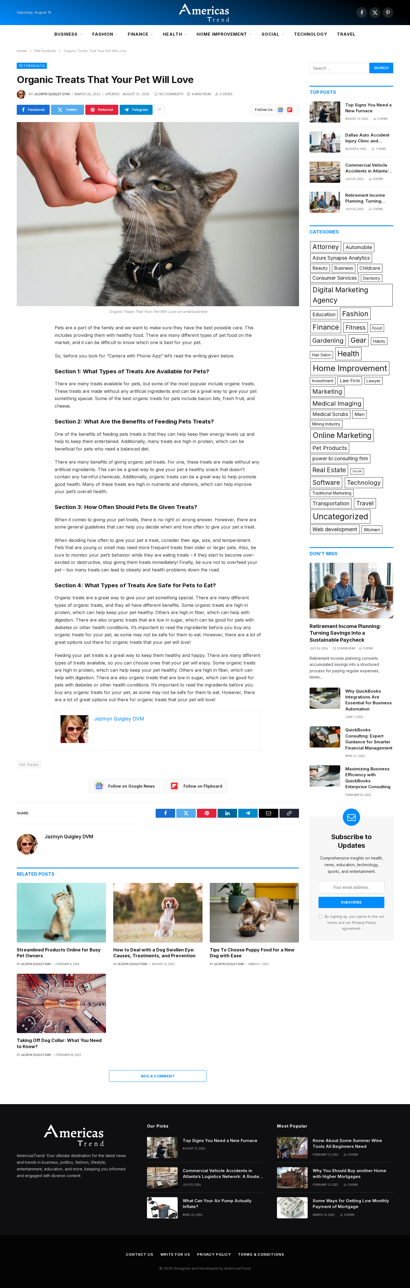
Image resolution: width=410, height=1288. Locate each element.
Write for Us (175, 1254)
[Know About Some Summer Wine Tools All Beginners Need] (292, 1147)
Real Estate (329, 470)
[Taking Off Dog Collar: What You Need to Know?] (61, 1003)
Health (172, 34)
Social (270, 34)
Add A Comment (158, 1076)
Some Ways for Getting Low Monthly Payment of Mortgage (351, 1203)
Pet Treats (29, 764)
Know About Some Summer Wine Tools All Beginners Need (347, 1143)
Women (372, 529)
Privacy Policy (364, 923)
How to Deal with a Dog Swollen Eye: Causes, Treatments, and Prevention (154, 953)
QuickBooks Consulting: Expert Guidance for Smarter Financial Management (368, 738)
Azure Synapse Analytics (341, 258)
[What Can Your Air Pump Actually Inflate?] (162, 1207)
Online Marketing (342, 435)
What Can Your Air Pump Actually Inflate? (217, 1203)
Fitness (356, 327)
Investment (322, 380)
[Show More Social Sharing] (159, 110)
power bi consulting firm (340, 458)
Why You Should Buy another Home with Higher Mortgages (349, 1173)
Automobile (359, 247)
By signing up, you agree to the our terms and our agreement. (354, 922)
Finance (138, 34)
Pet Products (32, 66)
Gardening (328, 340)
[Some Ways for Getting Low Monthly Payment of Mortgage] (292, 1207)
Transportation (330, 503)
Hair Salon (321, 354)
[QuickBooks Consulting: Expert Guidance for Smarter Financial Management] (325, 737)
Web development (334, 529)
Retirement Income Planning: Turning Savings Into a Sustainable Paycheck (368, 198)
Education (324, 314)
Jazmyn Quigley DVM (52, 94)
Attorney (325, 247)
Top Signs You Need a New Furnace (368, 107)
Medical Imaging (336, 403)
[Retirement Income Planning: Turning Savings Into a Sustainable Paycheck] (325, 202)
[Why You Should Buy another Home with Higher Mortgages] (292, 1177)
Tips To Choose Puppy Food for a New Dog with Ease (252, 953)
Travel (346, 34)
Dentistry (371, 278)
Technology (310, 34)
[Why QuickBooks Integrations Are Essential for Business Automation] (325, 698)
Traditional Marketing (331, 493)
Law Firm (350, 380)
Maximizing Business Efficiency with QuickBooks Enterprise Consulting (367, 777)
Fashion (102, 34)
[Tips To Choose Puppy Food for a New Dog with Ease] (254, 912)
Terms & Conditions (261, 1254)
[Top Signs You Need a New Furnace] (325, 112)
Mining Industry (326, 424)
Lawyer (373, 380)
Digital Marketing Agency (340, 295)
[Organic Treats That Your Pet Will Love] (158, 214)
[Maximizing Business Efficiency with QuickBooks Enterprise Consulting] (325, 776)
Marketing (327, 391)
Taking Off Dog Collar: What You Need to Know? (59, 1043)
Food (377, 328)
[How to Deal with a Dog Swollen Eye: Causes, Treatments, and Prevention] (157, 912)
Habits (379, 341)
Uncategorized (340, 516)
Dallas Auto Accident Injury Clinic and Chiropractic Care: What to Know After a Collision (367, 138)
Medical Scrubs (330, 414)
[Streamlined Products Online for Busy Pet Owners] (61, 912)
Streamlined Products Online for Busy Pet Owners (59, 953)
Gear (358, 340)
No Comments (171, 94)
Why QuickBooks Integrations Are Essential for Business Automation (368, 700)
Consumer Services (334, 278)
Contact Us (139, 1254)
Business (66, 34)
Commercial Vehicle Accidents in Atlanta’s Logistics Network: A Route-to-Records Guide (368, 168)
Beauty (320, 268)
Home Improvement (222, 34)
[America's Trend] (205, 12)
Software (326, 482)
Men (359, 414)
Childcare (370, 268)
